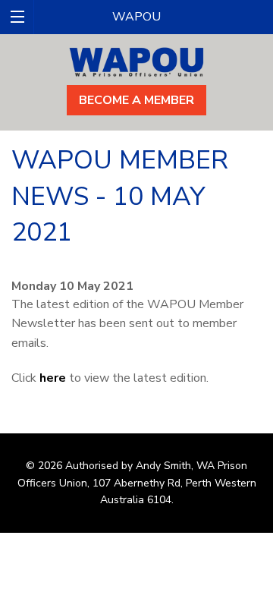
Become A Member (136, 100)
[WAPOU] (136, 60)
